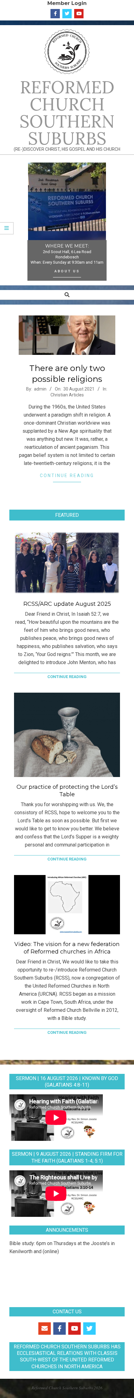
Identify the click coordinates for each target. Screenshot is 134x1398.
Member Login (67, 3)
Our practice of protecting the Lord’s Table (67, 791)
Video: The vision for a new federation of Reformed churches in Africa (67, 948)
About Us (67, 271)
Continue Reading (67, 475)
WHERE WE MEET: (67, 246)
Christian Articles (67, 394)
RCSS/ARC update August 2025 (67, 604)
